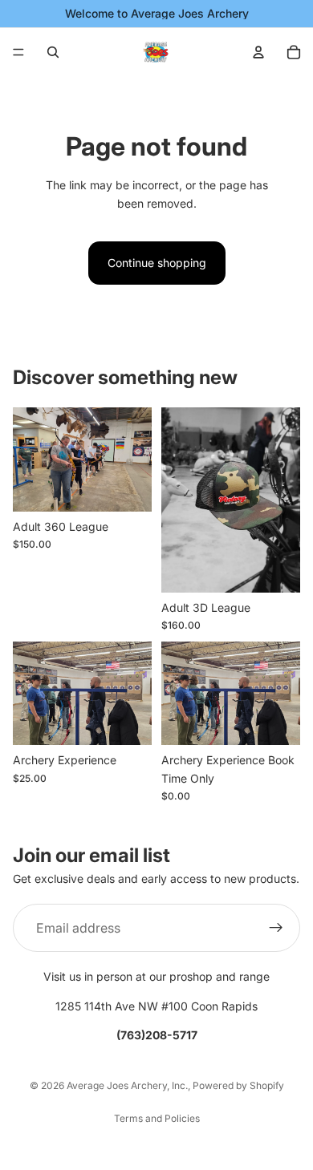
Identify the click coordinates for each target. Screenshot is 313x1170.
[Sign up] (276, 928)
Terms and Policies (157, 1118)
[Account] (258, 52)
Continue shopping (157, 262)
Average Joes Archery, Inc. (127, 1085)
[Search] (53, 52)
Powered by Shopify (238, 1085)
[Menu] (18, 52)
